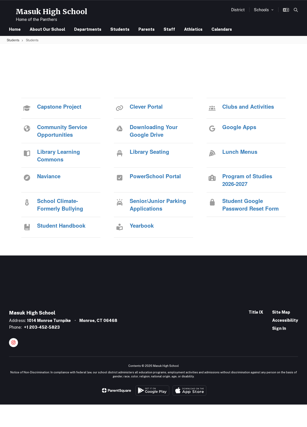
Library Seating (149, 151)
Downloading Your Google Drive (154, 130)
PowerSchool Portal (155, 176)
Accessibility (285, 320)
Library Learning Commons (58, 155)
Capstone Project (59, 106)
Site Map (281, 312)
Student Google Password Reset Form (250, 204)
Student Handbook (61, 225)
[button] (264, 9)
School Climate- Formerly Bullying (60, 204)
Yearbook (142, 225)
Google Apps (239, 127)
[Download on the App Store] (189, 390)
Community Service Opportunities (62, 130)
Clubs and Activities (248, 106)
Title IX (256, 312)
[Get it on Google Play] (152, 390)
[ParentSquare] (116, 390)
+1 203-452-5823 (42, 327)
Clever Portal (146, 106)
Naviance (48, 176)
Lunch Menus (239, 151)
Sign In (279, 328)
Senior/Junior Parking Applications (158, 204)
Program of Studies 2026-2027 (247, 179)
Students (13, 40)
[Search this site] (296, 10)
